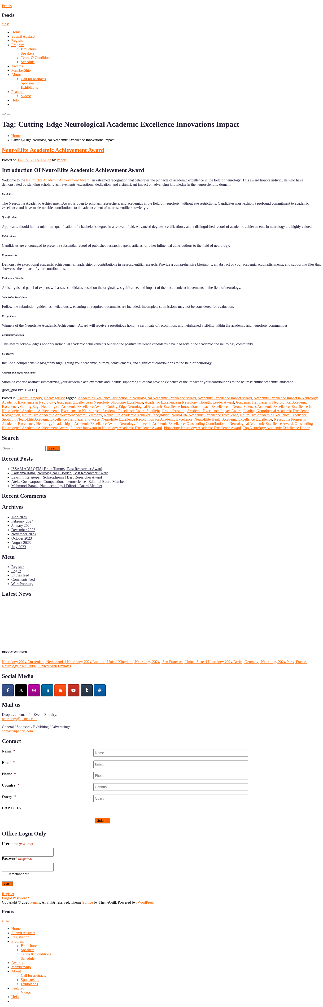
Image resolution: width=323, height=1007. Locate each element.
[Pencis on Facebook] (8, 690)
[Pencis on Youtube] (73, 690)
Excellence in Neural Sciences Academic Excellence (250, 407)
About (16, 75)
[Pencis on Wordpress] (100, 690)
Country (10, 785)
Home (16, 32)
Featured (17, 92)
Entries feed (20, 575)
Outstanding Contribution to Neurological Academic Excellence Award (240, 424)
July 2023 (18, 547)
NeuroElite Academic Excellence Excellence (204, 415)
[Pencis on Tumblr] (87, 690)
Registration (20, 41)
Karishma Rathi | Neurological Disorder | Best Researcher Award (59, 473)
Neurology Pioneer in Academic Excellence (152, 424)
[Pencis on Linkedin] (47, 690)
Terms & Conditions (36, 58)
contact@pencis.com (17, 731)
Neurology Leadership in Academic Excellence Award (77, 424)
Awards (17, 66)
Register (17, 567)
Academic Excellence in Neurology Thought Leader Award (189, 402)
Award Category (29, 398)
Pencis (7, 6)
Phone (9, 774)
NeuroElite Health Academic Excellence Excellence (233, 419)
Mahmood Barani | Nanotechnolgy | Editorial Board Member (56, 486)
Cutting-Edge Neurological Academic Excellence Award (62, 407)
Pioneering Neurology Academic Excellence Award (202, 428)
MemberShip (21, 70)
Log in (16, 571)
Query (9, 797)
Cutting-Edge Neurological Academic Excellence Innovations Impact (158, 407)
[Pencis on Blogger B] (60, 690)
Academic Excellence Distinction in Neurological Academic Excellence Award (137, 398)
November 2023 (23, 534)
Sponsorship (30, 83)
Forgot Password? (15, 898)
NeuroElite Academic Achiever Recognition (137, 415)
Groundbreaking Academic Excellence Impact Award (201, 411)
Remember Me (18, 874)
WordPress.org (22, 584)
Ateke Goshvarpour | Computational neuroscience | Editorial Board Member (68, 481)
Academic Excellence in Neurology (28, 402)
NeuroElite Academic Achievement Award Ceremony (62, 415)
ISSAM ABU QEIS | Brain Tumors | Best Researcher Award (56, 469)
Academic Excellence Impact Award (224, 398)
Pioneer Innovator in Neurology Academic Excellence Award (116, 428)
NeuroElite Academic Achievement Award (53, 150)
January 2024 (21, 525)
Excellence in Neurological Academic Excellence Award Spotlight (110, 411)
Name (8, 751)
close (5, 24)
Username (17, 844)
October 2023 (21, 538)
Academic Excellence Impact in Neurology (285, 398)
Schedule (28, 62)
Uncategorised (54, 398)
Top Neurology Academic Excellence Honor (276, 428)
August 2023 (21, 543)
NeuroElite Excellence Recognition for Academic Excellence (146, 419)
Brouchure (29, 49)
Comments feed (23, 579)
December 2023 (23, 530)
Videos (26, 96)
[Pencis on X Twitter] (21, 690)
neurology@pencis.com (19, 719)
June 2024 (19, 517)
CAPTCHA (11, 808)
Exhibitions (29, 87)
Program (17, 45)
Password (17, 859)
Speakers (27, 53)
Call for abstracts (33, 79)
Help (15, 100)
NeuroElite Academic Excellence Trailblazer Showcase (58, 419)
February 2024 (22, 521)
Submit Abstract (23, 36)
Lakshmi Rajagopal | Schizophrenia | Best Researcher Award (56, 477)
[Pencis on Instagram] (34, 690)
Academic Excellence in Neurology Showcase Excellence (100, 402)
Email (8, 763)
